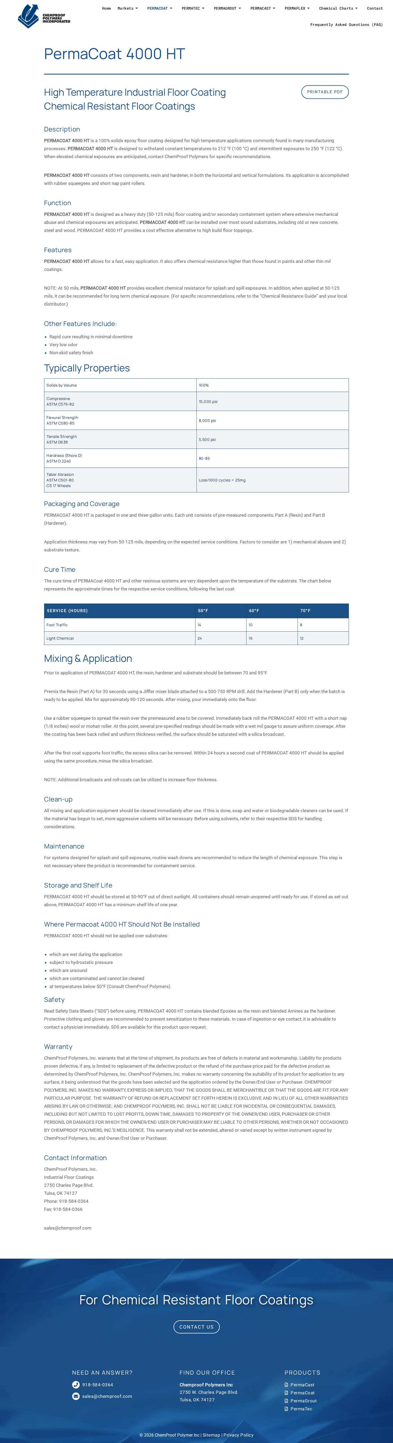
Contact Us (196, 1327)
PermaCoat (303, 1392)
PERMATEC (191, 8)
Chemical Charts (336, 8)
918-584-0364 (73, 1201)
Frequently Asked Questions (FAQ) (346, 24)
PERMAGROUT (225, 8)
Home (106, 8)
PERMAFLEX (295, 8)
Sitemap (212, 1435)
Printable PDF (325, 92)
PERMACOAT (157, 8)
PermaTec (301, 1408)
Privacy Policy (238, 1435)
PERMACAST (261, 8)
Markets (126, 8)
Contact (375, 8)
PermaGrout (304, 1400)
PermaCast (303, 1384)
